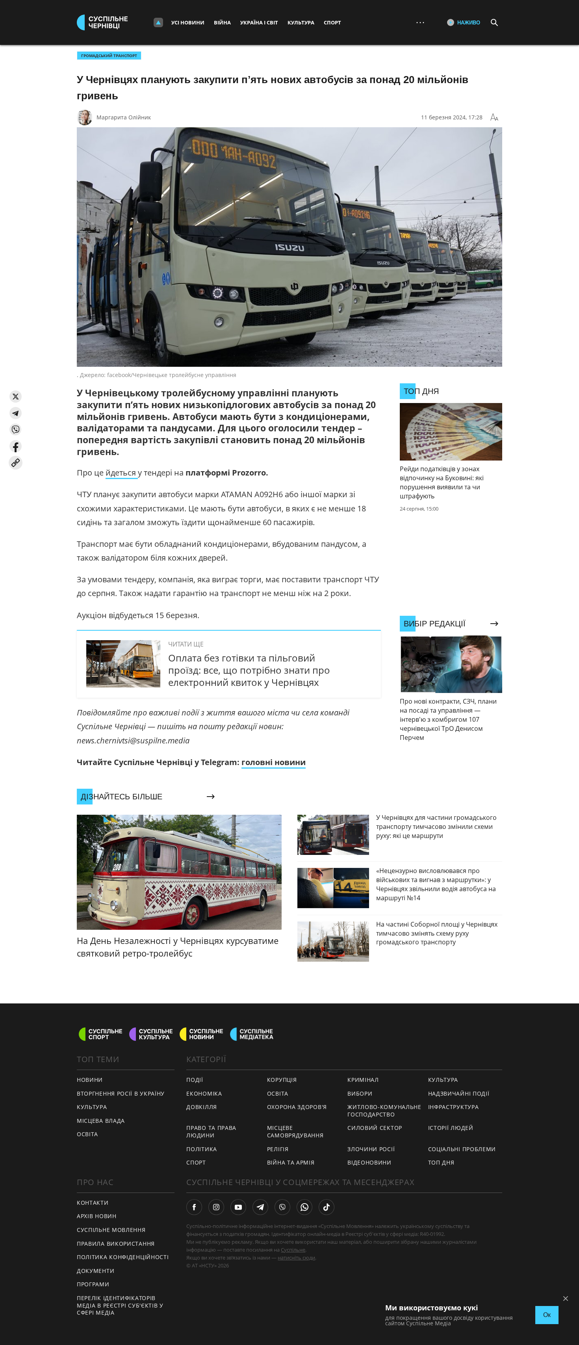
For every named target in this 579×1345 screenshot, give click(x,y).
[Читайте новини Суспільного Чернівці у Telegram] (260, 1207)
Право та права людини (211, 1131)
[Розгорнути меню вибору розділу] (158, 22)
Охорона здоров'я (297, 1107)
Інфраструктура (453, 1107)
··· (420, 22)
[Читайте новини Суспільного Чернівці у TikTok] (326, 1207)
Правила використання (116, 1243)
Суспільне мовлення (111, 1230)
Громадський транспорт (109, 55)
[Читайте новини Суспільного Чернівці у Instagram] (216, 1207)
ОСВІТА (87, 1134)
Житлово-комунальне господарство (384, 1110)
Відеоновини (369, 1162)
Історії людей (450, 1127)
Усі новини (187, 22)
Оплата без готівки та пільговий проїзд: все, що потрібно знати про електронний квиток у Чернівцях (249, 670)
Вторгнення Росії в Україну (121, 1093)
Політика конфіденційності (123, 1257)
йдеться (122, 472)
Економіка (204, 1093)
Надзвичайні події (459, 1093)
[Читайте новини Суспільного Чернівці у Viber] (282, 1207)
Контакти (93, 1202)
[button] (15, 396)
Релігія (278, 1149)
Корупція (282, 1079)
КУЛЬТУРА (92, 1107)
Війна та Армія (291, 1162)
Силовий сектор (374, 1127)
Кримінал (363, 1079)
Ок (547, 1315)
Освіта (277, 1093)
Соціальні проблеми (462, 1149)
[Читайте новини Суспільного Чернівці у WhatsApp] (304, 1207)
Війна (222, 22)
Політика (201, 1149)
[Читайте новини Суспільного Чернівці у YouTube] (238, 1207)
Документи (95, 1270)
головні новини (273, 762)
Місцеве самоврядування (295, 1131)
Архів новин (97, 1216)
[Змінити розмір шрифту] (494, 117)
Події (194, 1079)
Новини (90, 1079)
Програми (93, 1284)
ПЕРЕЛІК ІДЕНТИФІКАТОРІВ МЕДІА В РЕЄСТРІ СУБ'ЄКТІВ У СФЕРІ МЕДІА (120, 1305)
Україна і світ (259, 22)
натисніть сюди (296, 1257)
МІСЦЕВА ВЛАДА (101, 1120)
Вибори (359, 1093)
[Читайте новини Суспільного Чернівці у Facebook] (194, 1207)
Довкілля (201, 1107)
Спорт (332, 22)
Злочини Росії (371, 1149)
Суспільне (293, 1249)
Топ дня (441, 1162)
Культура (301, 22)
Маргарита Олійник (123, 117)
